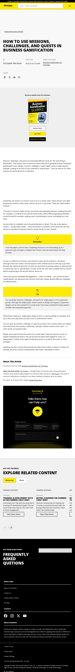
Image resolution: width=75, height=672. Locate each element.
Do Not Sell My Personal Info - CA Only (16, 661)
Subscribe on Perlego (37, 139)
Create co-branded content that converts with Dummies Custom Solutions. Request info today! (38, 1)
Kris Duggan (7, 63)
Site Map (6, 603)
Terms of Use (8, 646)
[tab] (9, 480)
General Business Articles (14, 31)
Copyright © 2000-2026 (11, 665)
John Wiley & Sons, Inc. (28, 665)
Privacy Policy (8, 651)
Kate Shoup (17, 63)
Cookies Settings (9, 656)
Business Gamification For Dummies (52, 63)
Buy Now (38, 134)
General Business (35, 380)
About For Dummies (10, 588)
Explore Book (37, 128)
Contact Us (7, 593)
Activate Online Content (11, 598)
